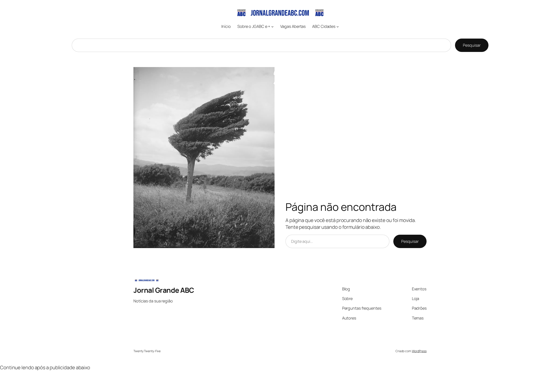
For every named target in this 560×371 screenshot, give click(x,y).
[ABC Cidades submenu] (337, 26)
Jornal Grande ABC (163, 290)
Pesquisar (471, 45)
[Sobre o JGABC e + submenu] (272, 26)
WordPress (419, 351)
